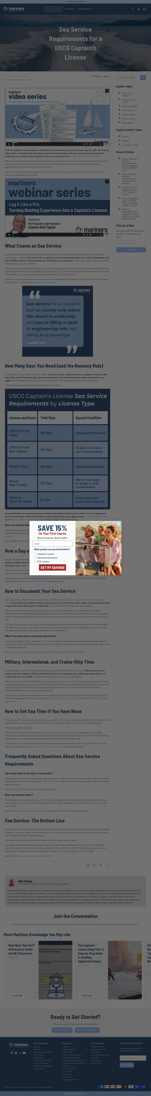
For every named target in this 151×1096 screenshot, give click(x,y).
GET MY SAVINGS (52, 567)
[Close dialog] (118, 524)
